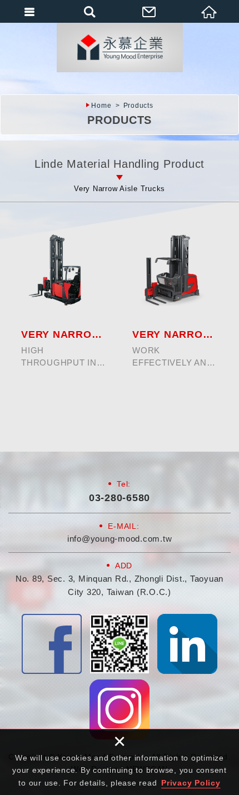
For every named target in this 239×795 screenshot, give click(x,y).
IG (119, 709)
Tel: (124, 483)
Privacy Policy (191, 782)
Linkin (187, 644)
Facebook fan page (52, 644)
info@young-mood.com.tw (119, 538)
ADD (123, 565)
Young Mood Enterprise (119, 47)
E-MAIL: (123, 526)
